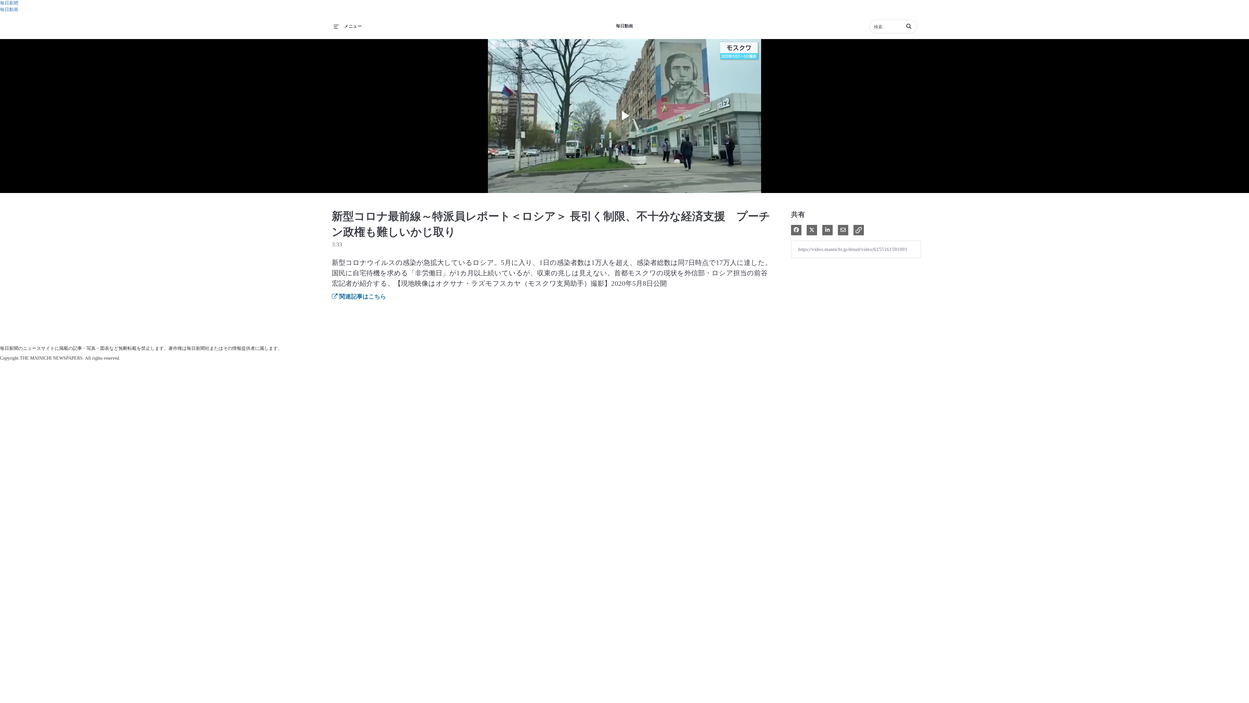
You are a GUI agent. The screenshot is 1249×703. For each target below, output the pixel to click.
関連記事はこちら (362, 296)
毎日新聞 (9, 3)
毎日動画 (9, 9)
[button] (909, 26)
